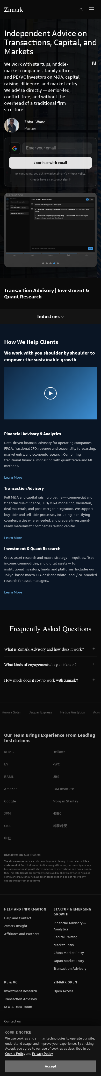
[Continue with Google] (14, 148)
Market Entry (64, 945)
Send (90, 248)
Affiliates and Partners (21, 934)
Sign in (67, 179)
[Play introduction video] (50, 393)
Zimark (13, 9)
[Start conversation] (43, 263)
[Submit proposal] (50, 263)
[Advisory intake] (47, 263)
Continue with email (50, 163)
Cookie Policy (15, 1054)
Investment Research (20, 991)
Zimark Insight (15, 926)
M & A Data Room (18, 1007)
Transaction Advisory (70, 968)
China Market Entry (69, 953)
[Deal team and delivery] (58, 263)
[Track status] (54, 263)
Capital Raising (65, 937)
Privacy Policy (76, 173)
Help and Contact (17, 918)
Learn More (13, 477)
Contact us (12, 1021)
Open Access (63, 991)
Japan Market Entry (69, 961)
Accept (50, 1066)
